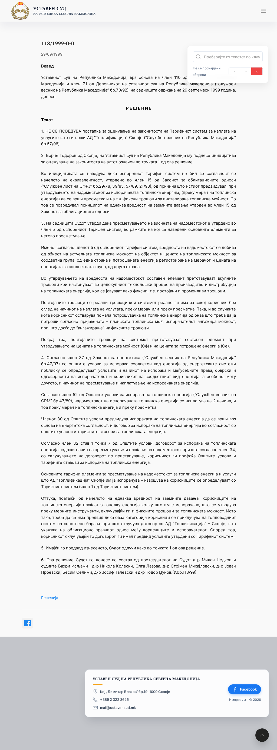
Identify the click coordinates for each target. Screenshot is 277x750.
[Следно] (246, 71)
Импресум (237, 700)
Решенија (49, 597)
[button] (263, 11)
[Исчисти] (257, 71)
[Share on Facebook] (27, 623)
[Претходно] (234, 71)
